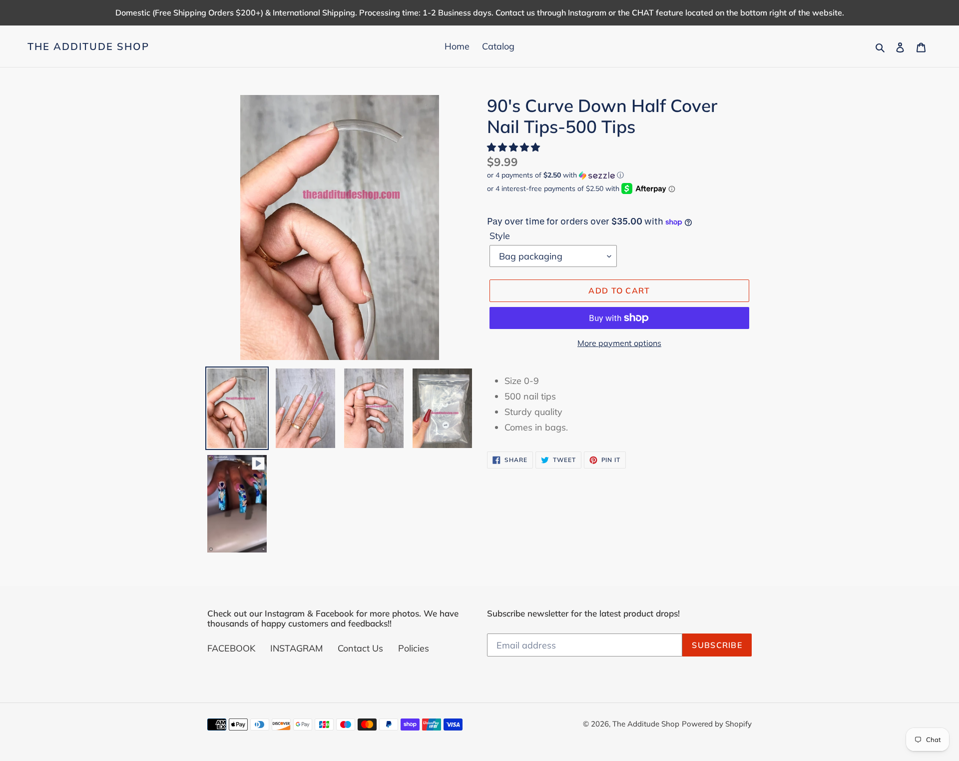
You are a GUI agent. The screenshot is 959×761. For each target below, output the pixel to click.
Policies (413, 648)
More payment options (619, 343)
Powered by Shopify (717, 723)
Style (499, 236)
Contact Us (360, 648)
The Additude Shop (88, 46)
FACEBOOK (231, 648)
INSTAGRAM (296, 648)
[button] (514, 147)
